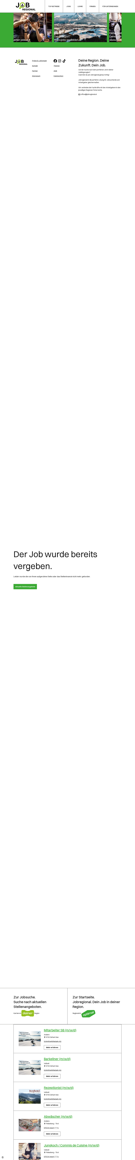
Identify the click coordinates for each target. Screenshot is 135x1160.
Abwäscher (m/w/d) (58, 1116)
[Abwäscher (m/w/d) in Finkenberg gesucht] (29, 1125)
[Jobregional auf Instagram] (60, 60)
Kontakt (35, 66)
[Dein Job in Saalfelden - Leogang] (50, 23)
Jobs (68, 6)
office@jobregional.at (89, 94)
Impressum (36, 76)
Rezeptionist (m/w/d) (59, 1088)
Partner (35, 71)
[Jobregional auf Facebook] (55, 60)
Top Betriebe (53, 6)
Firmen (93, 6)
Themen (57, 66)
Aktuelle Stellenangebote (25, 587)
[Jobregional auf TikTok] (64, 60)
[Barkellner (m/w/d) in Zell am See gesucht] (29, 1067)
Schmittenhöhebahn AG (52, 1041)
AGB (55, 71)
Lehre (80, 6)
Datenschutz (58, 76)
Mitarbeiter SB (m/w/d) (60, 1030)
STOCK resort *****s (51, 1128)
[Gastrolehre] (105, 23)
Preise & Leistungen (39, 61)
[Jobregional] (21, 62)
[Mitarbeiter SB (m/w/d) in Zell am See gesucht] (29, 1039)
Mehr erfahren (52, 1047)
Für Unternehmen (110, 6)
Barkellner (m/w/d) (57, 1059)
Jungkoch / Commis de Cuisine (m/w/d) (71, 1145)
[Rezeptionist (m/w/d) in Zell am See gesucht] (29, 1096)
